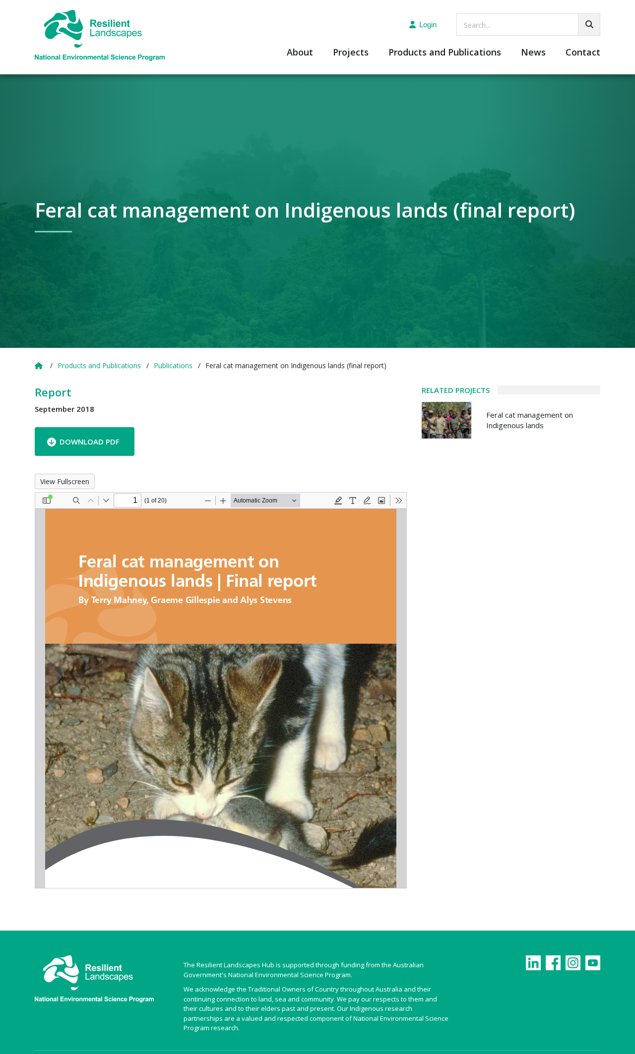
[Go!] (589, 24)
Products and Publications (444, 53)
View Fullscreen (64, 481)
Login (428, 24)
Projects (351, 53)
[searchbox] (528, 24)
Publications (173, 365)
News (533, 53)
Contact (583, 53)
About (300, 53)
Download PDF (90, 441)
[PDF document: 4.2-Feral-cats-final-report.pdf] (221, 690)
